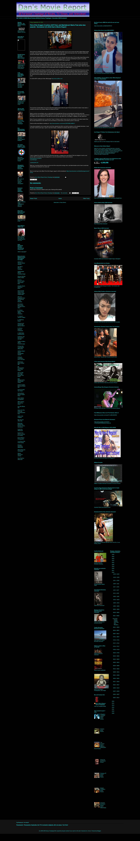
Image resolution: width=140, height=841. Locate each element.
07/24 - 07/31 (116, 640)
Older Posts (86, 198)
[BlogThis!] (32, 179)
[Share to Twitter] (33, 179)
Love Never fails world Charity (21, 442)
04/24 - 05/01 (116, 678)
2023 (113, 558)
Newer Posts (33, 198)
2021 (113, 562)
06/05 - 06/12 (116, 662)
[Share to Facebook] (35, 179)
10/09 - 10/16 (116, 602)
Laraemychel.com (34, 162)
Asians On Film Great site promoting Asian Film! (21, 411)
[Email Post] (65, 177)
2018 (113, 568)
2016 (113, 572)
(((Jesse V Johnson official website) (21, 263)
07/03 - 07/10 (116, 649)
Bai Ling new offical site (21, 420)
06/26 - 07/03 (116, 652)
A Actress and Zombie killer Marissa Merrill (21, 324)
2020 (113, 564)
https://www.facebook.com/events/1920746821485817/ (62, 123)
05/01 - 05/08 (116, 675)
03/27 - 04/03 (116, 691)
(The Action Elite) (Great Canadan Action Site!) (21, 305)
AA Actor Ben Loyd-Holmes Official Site (21, 347)
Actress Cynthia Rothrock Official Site (21, 386)
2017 (113, 570)
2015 (113, 701)
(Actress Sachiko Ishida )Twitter (21, 277)
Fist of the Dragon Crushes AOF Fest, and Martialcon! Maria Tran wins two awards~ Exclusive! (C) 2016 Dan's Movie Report (58, 26)
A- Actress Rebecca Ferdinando (20, 329)
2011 (113, 709)
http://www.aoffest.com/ (56, 78)
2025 (113, 554)
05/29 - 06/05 (116, 665)
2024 (113, 556)
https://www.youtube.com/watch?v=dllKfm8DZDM (105, 415)
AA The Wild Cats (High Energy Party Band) (21, 374)
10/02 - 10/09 (116, 606)
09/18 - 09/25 (116, 612)
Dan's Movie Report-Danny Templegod (101, 704)
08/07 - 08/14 (116, 633)
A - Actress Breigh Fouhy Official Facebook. (21, 311)
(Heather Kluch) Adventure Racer (21, 287)
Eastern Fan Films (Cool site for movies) (21, 434)
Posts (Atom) (63, 202)
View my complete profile (100, 706)
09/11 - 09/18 (116, 615)
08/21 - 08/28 (116, 627)
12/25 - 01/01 (116, 574)
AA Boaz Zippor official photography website (21, 352)
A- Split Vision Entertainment (21, 333)
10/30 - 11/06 (116, 596)
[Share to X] (75, 193)
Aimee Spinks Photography (21, 398)
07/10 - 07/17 (116, 646)
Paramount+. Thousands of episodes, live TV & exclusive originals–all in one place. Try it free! (42, 825)
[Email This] (30, 179)
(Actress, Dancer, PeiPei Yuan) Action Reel (21, 281)
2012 (113, 707)
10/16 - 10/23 (116, 599)
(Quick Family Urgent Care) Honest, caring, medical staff (21, 292)
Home (60, 198)
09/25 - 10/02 (116, 609)
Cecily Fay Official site (20, 430)
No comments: (64, 192)
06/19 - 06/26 (116, 656)
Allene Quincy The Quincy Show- (21, 403)
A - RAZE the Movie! (21, 320)
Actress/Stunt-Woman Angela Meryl (21, 394)
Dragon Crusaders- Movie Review (102, 789)
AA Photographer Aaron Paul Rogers (21, 368)
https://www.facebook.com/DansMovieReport (104, 153)
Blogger (99, 830)
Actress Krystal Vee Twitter (21, 390)
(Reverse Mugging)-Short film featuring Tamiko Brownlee (21, 299)
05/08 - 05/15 (116, 672)
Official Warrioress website (20, 454)
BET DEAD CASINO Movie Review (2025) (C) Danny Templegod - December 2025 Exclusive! (41, 18)
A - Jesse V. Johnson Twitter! (21, 317)
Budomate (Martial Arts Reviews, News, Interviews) (21, 425)
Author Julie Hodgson (20, 416)
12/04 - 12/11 (116, 583)
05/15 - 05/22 (116, 668)
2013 (113, 705)
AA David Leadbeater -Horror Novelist (21, 358)
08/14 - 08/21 (116, 630)
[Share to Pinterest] (36, 179)
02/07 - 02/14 (116, 697)
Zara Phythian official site (21, 459)
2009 (113, 713)
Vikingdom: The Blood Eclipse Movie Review (102, 717)
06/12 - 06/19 (116, 659)
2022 (113, 560)
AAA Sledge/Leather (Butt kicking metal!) (21, 380)
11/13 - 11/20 (116, 593)
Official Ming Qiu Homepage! (21, 450)
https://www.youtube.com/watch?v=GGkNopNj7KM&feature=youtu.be (102, 422)
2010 (113, 711)
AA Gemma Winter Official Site (21, 363)
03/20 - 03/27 (116, 694)
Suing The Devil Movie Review (103, 761)
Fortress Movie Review (102, 730)
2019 (113, 566)
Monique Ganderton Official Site (20, 446)
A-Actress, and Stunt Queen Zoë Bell (21, 338)
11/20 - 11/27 (116, 590)
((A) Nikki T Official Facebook (20, 268)
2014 (113, 703)
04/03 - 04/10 (116, 687)
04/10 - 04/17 (116, 684)
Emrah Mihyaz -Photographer (21, 438)
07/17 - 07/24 (116, 643)
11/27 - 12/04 (116, 586)
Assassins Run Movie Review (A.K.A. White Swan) (103, 805)
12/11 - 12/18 (116, 580)
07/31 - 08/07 (116, 636)
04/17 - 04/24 (116, 681)
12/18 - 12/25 (116, 577)
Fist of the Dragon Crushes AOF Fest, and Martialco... (116, 621)
